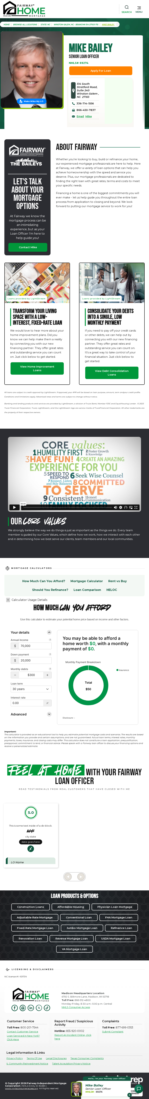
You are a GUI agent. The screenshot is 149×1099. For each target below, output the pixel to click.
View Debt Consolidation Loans (112, 372)
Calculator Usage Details (29, 600)
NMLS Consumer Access (76, 1007)
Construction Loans (30, 907)
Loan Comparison (87, 590)
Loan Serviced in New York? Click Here (23, 1037)
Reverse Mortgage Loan (71, 938)
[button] (139, 8)
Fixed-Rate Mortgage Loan (35, 928)
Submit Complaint (112, 1031)
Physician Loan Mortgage (114, 907)
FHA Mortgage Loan (118, 917)
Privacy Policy (15, 1058)
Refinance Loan (121, 928)
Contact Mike (28, 247)
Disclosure (68, 718)
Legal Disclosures (56, 1058)
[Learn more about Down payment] (50, 655)
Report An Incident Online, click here (73, 1037)
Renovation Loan (30, 938)
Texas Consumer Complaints (87, 1058)
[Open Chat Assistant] (138, 1088)
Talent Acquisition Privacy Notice (71, 1063)
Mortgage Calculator (87, 581)
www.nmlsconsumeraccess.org (21, 1088)
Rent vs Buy (117, 581)
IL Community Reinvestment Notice (27, 1063)
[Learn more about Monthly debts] (50, 669)
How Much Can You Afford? (43, 581)
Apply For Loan (100, 70)
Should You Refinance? (50, 590)
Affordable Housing (70, 907)
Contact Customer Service (22, 1031)
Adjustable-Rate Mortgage (35, 917)
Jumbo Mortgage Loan (82, 928)
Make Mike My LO (33, 101)
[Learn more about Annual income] (50, 640)
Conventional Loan (79, 917)
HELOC (111, 590)
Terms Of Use (34, 1058)
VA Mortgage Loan (74, 949)
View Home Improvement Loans (37, 368)
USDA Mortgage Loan (115, 938)
